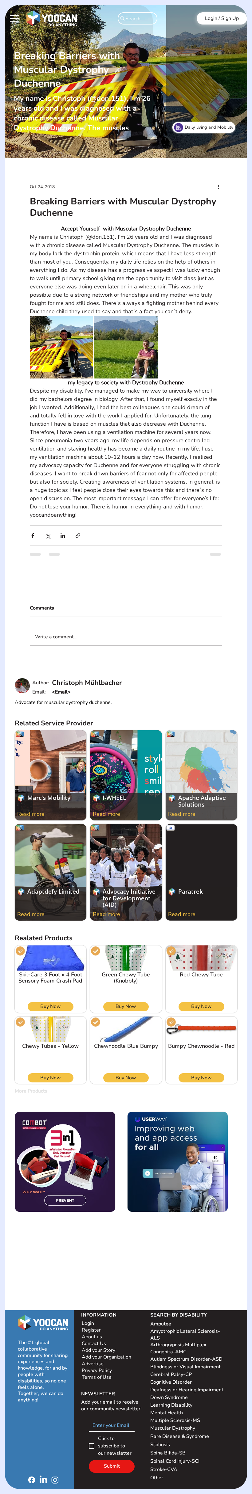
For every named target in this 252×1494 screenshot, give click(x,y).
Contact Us (94, 1343)
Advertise (93, 1363)
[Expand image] (61, 347)
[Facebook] (31, 1479)
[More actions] (218, 186)
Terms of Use (97, 1377)
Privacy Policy (97, 1370)
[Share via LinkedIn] (63, 535)
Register (91, 1330)
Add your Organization (106, 1357)
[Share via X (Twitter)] (48, 535)
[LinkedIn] (43, 1479)
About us (92, 1336)
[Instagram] (55, 1479)
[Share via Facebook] (33, 535)
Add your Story (99, 1350)
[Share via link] (78, 535)
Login (88, 1323)
